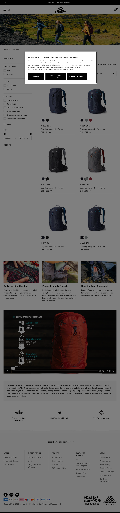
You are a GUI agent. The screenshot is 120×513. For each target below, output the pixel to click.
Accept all (36, 76)
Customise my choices (77, 76)
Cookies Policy (68, 69)
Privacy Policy (52, 69)
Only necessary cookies (55, 77)
